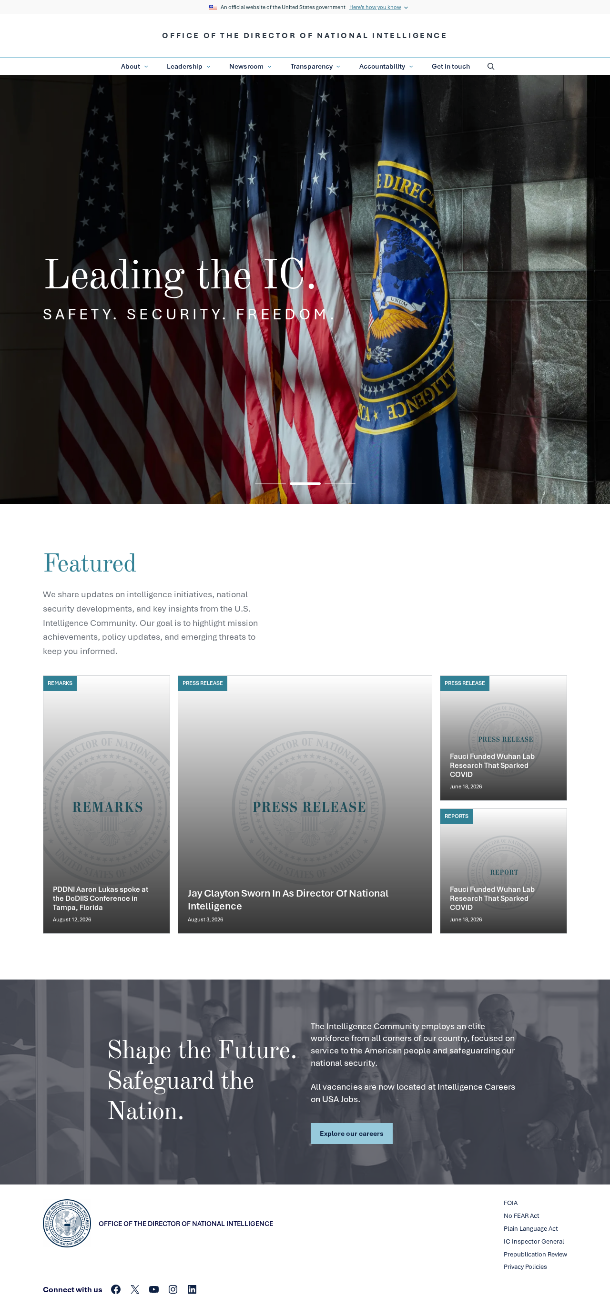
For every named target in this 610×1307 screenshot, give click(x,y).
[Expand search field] (491, 66)
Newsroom (246, 66)
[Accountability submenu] (411, 66)
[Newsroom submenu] (269, 66)
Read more (106, 804)
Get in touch (451, 66)
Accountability (382, 66)
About (130, 66)
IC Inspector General (534, 1241)
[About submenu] (146, 66)
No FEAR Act (521, 1216)
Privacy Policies (525, 1267)
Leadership (185, 66)
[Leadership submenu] (208, 66)
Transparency (312, 66)
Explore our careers (352, 1133)
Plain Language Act (531, 1229)
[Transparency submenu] (338, 66)
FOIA (511, 1203)
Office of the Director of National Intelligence (304, 36)
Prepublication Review (535, 1254)
